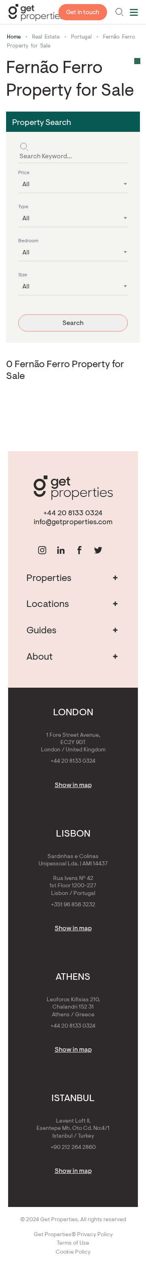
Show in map (73, 785)
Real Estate (46, 37)
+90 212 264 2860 (73, 1148)
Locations (72, 604)
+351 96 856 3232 (73, 905)
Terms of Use (73, 1243)
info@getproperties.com (73, 522)
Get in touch (82, 13)
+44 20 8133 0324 (73, 513)
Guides (72, 631)
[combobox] (73, 182)
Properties (72, 578)
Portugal (81, 37)
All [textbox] (26, 184)
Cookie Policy (73, 1252)
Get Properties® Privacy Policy (73, 1235)
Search (73, 323)
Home (14, 37)
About (72, 657)
